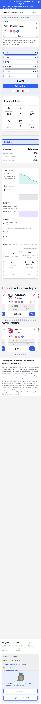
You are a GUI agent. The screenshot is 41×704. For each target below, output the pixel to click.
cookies (22, 684)
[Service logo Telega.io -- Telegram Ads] (5, 12)
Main (3, 17)
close (39, 2)
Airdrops (16, 17)
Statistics (8, 142)
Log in (35, 12)
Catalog (14, 12)
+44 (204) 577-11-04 (16, 664)
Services (23, 12)
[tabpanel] (20, 305)
